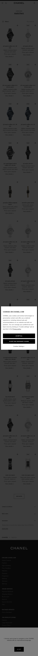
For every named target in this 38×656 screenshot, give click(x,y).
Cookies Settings (18, 346)
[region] (19, 328)
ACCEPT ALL (19, 335)
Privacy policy (16, 329)
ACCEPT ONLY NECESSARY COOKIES (19, 341)
